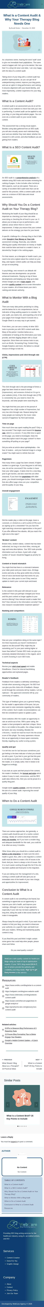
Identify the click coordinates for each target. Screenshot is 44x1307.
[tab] (17, 1126)
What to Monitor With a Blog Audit (17, 1198)
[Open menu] (42, 4)
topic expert (26, 282)
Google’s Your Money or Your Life (20, 239)
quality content (15, 284)
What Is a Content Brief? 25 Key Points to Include (33, 1064)
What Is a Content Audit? (13, 1184)
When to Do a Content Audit (15, 1201)
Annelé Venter (15, 28)
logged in (14, 1142)
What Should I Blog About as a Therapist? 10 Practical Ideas (10, 1064)
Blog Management (22, 11)
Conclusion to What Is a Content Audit (18, 1205)
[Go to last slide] (8, 1104)
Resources (8, 1208)
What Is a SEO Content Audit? (16, 1188)
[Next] (36, 1104)
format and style (29, 773)
